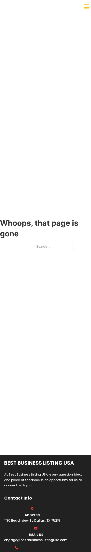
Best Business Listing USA (31, 7)
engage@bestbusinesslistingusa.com (36, 540)
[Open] (86, 7)
